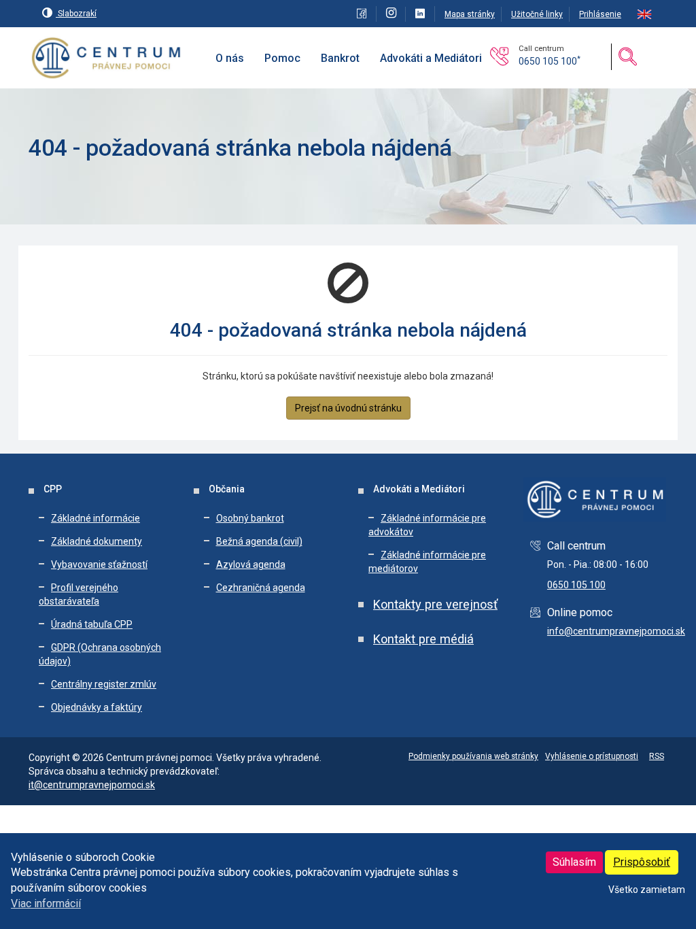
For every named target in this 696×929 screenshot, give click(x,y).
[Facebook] (363, 14)
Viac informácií (46, 903)
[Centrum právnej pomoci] (106, 58)
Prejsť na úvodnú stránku (348, 408)
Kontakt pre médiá (423, 639)
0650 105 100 (549, 61)
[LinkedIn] (421, 14)
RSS (656, 756)
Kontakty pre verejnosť (435, 604)
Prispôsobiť (641, 862)
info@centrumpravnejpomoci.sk (616, 631)
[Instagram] (392, 14)
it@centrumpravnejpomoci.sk (92, 784)
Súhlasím (574, 862)
